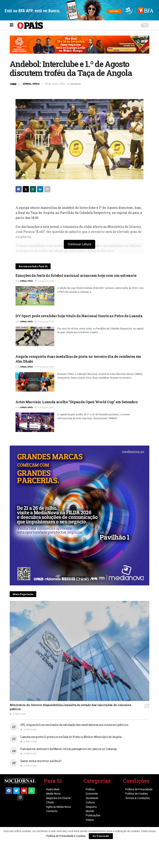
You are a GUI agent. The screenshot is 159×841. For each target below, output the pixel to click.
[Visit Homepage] (30, 25)
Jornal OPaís (26, 281)
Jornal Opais (31, 83)
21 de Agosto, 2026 (45, 281)
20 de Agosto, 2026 (45, 321)
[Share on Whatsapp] (33, 189)
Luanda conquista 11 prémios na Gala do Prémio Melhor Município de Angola (71, 737)
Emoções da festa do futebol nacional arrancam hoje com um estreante (76, 275)
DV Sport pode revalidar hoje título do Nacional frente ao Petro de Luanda (79, 315)
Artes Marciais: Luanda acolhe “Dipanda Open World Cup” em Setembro (77, 402)
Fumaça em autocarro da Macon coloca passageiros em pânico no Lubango (68, 749)
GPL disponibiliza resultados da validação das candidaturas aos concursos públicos (74, 725)
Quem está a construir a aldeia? (40, 761)
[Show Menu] (11, 25)
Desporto (76, 83)
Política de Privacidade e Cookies (66, 836)
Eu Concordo (101, 836)
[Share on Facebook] (19, 189)
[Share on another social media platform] (47, 189)
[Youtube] (24, 790)
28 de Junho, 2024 (55, 83)
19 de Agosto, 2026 (45, 367)
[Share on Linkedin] (40, 189)
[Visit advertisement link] (79, 47)
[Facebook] (9, 790)
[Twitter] (16, 790)
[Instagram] (20, 797)
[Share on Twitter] (26, 189)
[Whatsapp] (31, 790)
